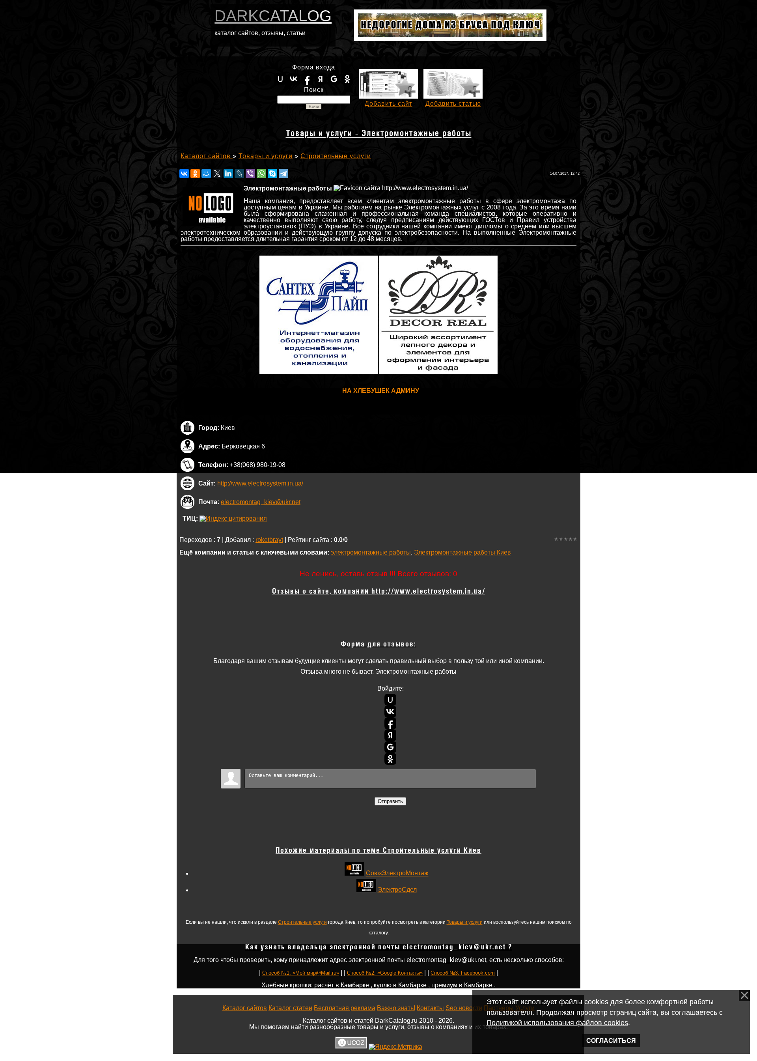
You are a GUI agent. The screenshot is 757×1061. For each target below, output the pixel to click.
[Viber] (250, 173)
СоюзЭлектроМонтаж (397, 873)
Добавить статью (453, 103)
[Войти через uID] (280, 79)
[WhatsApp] (261, 173)
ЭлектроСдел (397, 890)
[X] (217, 173)
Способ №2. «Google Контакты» (385, 973)
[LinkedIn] (228, 173)
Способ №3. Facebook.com (463, 973)
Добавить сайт (388, 103)
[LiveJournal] (239, 173)
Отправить (390, 801)
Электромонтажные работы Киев (462, 552)
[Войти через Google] (334, 79)
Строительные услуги (302, 922)
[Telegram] (283, 173)
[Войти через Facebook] (307, 79)
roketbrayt (269, 539)
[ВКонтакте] (184, 173)
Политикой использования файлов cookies (557, 1023)
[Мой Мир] (206, 173)
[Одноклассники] (195, 173)
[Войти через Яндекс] (320, 79)
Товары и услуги (465, 922)
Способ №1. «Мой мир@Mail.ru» (300, 973)
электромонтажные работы (371, 552)
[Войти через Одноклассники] (347, 79)
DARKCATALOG (273, 15)
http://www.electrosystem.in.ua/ (260, 483)
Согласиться (611, 1040)
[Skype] (272, 173)
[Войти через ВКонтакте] (294, 79)
